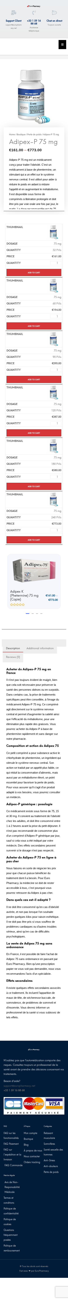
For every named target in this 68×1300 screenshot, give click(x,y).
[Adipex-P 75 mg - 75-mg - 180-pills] (54, 446)
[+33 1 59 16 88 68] (34, 12)
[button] (27, 609)
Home (12, 134)
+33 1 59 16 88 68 (34, 22)
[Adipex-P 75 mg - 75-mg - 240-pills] (54, 499)
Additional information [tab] (40, 644)
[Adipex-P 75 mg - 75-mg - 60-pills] (54, 285)
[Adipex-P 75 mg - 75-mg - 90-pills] (54, 339)
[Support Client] (13, 12)
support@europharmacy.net (19, 1081)
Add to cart (34, 272)
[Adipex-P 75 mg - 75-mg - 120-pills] (54, 392)
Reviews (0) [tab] (13, 653)
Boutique (21, 134)
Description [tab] (13, 644)
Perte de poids (34, 134)
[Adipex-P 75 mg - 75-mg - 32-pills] (54, 232)
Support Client (13, 20)
